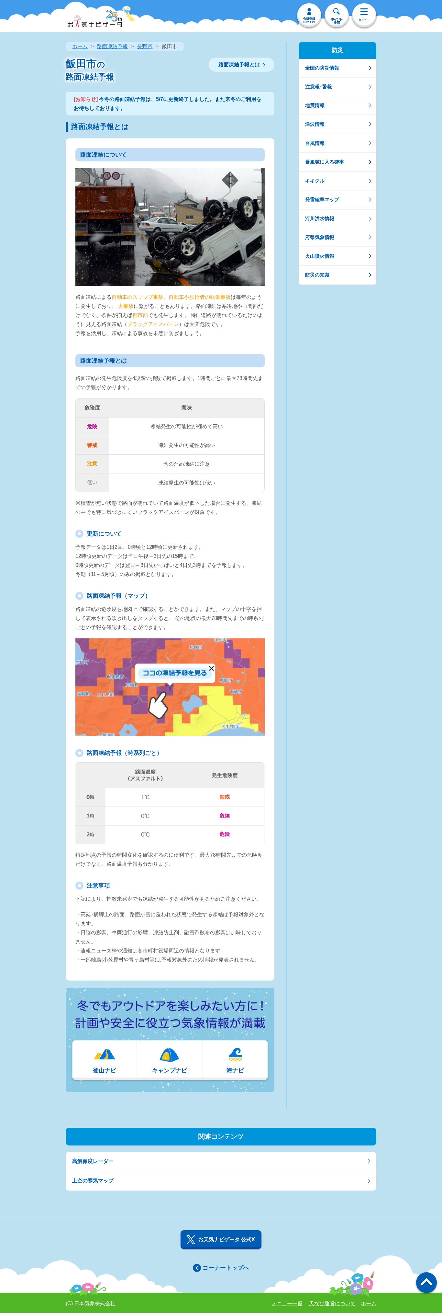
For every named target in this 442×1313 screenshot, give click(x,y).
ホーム (80, 46)
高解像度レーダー (93, 1161)
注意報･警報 (318, 86)
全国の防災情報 (322, 68)
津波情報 (315, 124)
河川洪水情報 (319, 218)
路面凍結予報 (112, 46)
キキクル (315, 180)
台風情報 (315, 143)
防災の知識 (317, 274)
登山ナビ (104, 1070)
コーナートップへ (226, 1267)
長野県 (144, 46)
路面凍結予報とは (239, 64)
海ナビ (235, 1070)
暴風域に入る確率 (324, 162)
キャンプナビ (169, 1070)
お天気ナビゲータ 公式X (226, 1239)
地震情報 (315, 105)
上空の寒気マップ (93, 1180)
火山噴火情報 (319, 256)
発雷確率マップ (322, 199)
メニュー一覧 (287, 1303)
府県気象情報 (319, 237)
